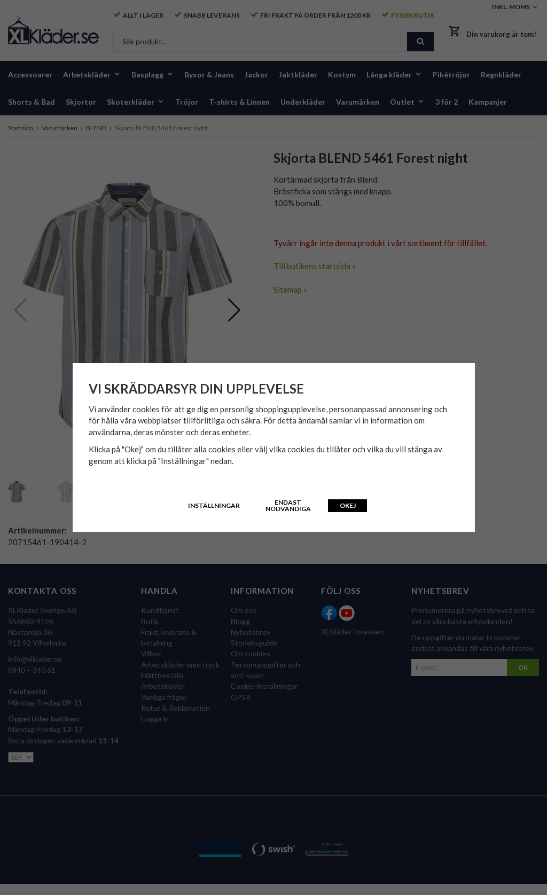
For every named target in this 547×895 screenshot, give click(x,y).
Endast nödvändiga (288, 505)
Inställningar (214, 505)
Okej (348, 505)
